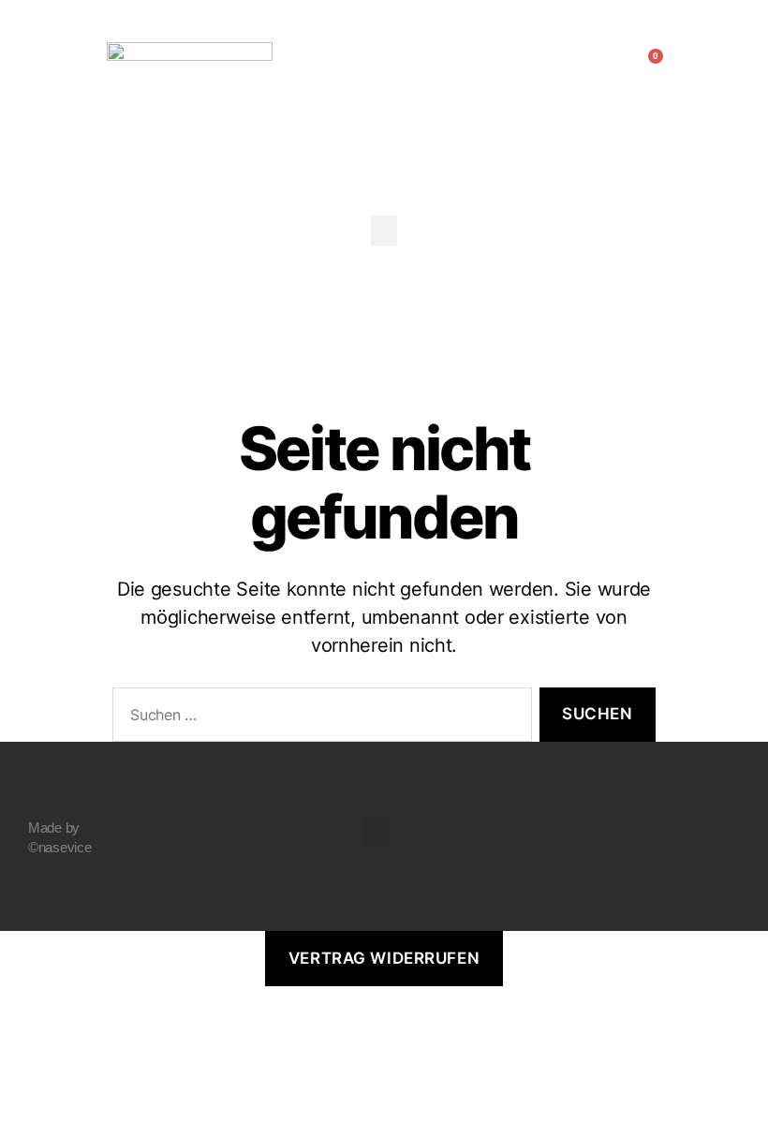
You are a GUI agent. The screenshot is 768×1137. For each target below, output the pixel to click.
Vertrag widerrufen (384, 958)
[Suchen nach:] (318, 718)
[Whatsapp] (713, 885)
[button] (48, 65)
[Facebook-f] (713, 783)
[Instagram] (713, 834)
